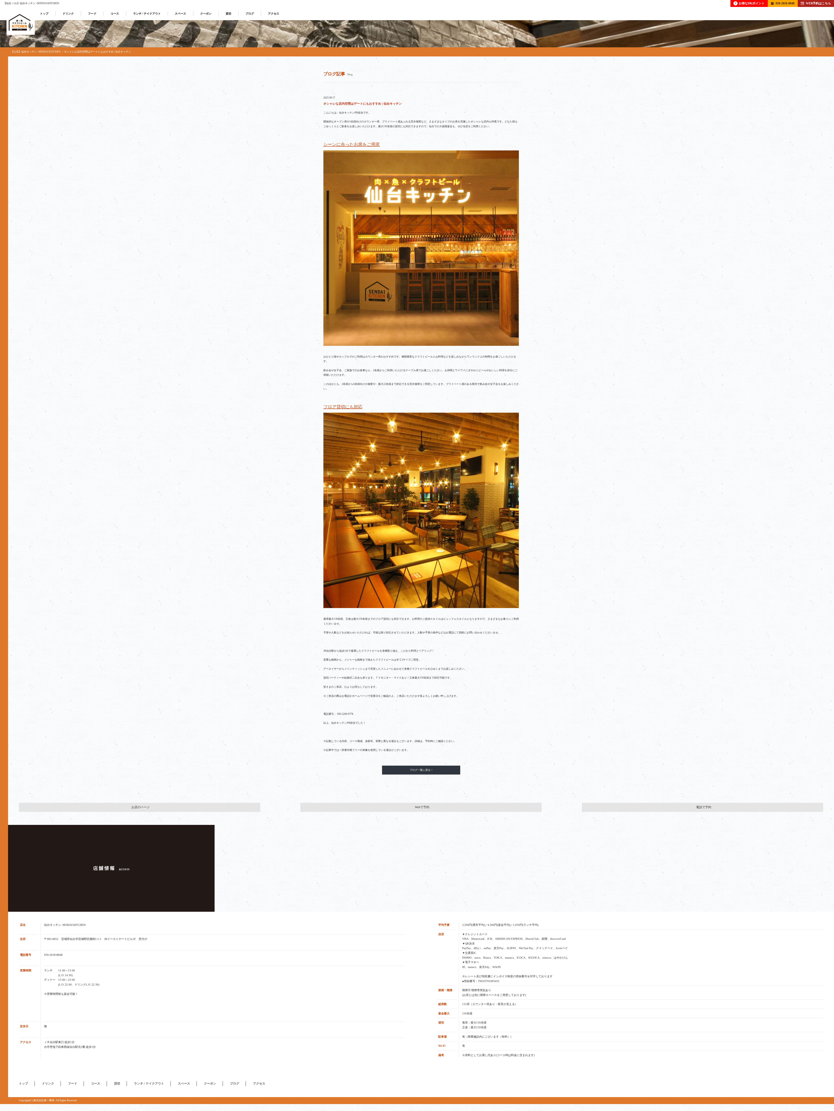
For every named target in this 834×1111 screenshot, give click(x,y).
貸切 (228, 13)
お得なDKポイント (749, 3)
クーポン (206, 13)
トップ (44, 13)
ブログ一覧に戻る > (421, 769)
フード (92, 13)
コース (115, 13)
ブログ (249, 13)
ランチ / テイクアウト (147, 13)
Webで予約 (422, 807)
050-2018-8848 (785, 3)
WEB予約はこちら (818, 3)
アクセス (273, 13)
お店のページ (140, 807)
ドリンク (68, 13)
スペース (180, 13)
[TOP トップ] (21, 22)
